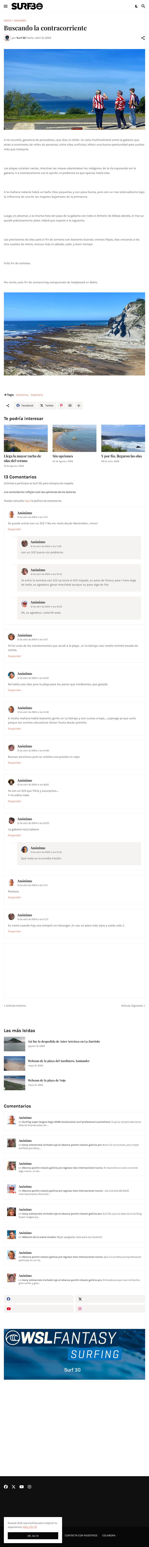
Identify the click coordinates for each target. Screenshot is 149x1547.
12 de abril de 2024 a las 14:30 (33, 712)
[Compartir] (143, 38)
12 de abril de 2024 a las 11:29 (45, 546)
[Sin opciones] (74, 438)
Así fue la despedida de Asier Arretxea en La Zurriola (64, 1041)
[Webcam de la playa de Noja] (14, 1083)
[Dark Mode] (136, 6)
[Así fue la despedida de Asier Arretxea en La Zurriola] (14, 1044)
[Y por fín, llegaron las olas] (123, 438)
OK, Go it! (33, 1535)
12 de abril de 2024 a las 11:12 (32, 517)
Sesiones (20, 20)
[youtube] (39, 1309)
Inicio (7, 20)
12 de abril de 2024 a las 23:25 (33, 823)
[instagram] (110, 1309)
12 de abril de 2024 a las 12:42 (33, 678)
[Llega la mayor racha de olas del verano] (26, 438)
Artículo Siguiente (132, 1005)
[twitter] (110, 1299)
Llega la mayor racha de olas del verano (22, 458)
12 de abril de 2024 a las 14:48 (33, 750)
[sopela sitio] (74, 333)
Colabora (108, 1535)
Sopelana (37, 394)
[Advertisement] (74, 1417)
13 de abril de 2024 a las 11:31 (32, 885)
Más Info (28, 1527)
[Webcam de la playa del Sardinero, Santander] (14, 1063)
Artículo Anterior (16, 1005)
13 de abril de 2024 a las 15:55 (46, 852)
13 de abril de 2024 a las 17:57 (32, 919)
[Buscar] (144, 6)
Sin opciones (63, 456)
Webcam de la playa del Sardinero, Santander (59, 1061)
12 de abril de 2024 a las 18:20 (33, 784)
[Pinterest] (61, 406)
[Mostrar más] (79, 406)
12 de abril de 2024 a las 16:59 (46, 606)
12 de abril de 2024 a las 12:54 (46, 574)
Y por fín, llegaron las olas (121, 456)
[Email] (70, 406)
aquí (27, 501)
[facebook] (39, 1299)
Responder (14, 529)
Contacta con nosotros (81, 1535)
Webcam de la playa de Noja (47, 1080)
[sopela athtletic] (74, 89)
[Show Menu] (5, 6)
